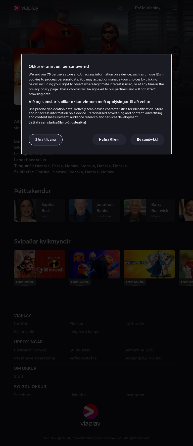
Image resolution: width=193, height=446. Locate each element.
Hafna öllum (109, 139)
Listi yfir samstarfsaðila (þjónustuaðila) (57, 122)
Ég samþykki (147, 139)
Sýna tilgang (45, 139)
